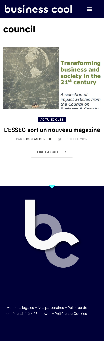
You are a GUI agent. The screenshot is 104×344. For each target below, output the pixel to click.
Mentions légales (20, 307)
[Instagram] (67, 329)
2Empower (42, 313)
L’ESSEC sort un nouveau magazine (52, 129)
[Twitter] (27, 329)
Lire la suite (48, 152)
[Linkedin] (77, 329)
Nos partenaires (51, 307)
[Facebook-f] (37, 329)
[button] (89, 9)
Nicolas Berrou (38, 139)
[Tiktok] (57, 329)
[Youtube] (47, 329)
